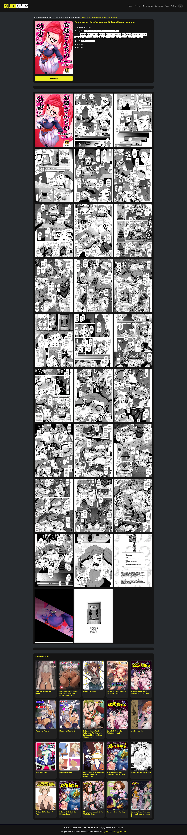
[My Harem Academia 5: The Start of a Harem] (93, 795)
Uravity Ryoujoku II (137, 731)
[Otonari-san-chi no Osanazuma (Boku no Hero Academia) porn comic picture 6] (133, 175)
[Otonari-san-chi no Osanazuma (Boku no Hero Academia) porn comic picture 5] (93, 175)
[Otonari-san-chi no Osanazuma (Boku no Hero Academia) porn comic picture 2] (93, 120)
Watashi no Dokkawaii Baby (141, 773)
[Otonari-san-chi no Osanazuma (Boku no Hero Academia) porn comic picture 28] (54, 615)
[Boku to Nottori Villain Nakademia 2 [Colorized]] (141, 675)
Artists (173, 6)
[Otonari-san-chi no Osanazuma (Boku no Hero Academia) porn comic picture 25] (54, 560)
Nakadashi (96, 37)
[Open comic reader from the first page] (54, 47)
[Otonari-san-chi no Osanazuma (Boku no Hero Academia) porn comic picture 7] (54, 230)
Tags (167, 6)
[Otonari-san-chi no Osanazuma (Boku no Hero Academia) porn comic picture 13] (54, 340)
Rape (117, 37)
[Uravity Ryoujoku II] (141, 714)
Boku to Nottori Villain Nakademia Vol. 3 (67, 813)
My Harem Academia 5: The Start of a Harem (93, 813)
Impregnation (136, 34)
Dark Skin (109, 34)
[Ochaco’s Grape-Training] (117, 795)
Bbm (88, 34)
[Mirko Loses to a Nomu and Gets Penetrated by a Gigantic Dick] (93, 756)
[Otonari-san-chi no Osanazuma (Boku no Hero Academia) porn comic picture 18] (133, 395)
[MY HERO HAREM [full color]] (45, 675)
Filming (128, 34)
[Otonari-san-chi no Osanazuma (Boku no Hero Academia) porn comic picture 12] (133, 285)
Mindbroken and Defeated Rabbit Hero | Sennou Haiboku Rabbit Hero (68, 694)
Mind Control (88, 37)
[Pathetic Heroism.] (93, 675)
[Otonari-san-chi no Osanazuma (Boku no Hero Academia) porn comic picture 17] (93, 395)
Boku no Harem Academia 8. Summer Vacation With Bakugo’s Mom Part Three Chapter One (92, 734)
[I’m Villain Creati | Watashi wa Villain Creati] (117, 675)
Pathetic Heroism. (90, 692)
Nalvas (92, 41)
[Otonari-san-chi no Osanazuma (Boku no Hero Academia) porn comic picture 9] (133, 230)
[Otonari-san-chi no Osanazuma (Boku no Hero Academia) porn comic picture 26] (93, 560)
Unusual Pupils (132, 37)
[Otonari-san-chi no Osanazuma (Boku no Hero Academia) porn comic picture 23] (93, 505)
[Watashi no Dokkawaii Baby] (141, 756)
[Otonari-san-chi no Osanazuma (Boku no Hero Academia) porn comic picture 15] (133, 340)
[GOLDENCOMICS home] (16, 6)
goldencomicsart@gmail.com (115, 832)
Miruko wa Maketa (42, 731)
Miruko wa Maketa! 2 (67, 731)
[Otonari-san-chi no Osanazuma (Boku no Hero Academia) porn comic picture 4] (54, 175)
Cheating (102, 34)
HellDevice (85, 41)
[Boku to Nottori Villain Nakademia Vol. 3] (69, 795)
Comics (137, 6)
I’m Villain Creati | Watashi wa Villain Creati (116, 693)
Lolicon (144, 34)
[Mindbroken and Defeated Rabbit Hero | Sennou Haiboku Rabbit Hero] (69, 675)
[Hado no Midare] (45, 756)
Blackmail (95, 34)
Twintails (124, 37)
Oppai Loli (112, 37)
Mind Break (78, 37)
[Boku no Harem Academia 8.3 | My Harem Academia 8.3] (141, 795)
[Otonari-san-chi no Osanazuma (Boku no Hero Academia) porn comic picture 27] (133, 560)
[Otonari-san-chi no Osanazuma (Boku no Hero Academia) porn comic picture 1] (54, 120)
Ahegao (83, 34)
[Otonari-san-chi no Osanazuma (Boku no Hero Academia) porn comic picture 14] (93, 340)
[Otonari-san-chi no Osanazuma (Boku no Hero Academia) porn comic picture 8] (93, 230)
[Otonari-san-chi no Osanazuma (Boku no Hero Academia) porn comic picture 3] (133, 120)
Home (130, 6)
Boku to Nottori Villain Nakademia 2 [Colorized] (140, 693)
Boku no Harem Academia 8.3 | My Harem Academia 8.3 (140, 814)
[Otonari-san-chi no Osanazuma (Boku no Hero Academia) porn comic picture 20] (93, 450)
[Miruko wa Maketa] (45, 714)
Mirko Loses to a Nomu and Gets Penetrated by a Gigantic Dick (93, 775)
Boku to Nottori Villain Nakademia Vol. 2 (115, 732)
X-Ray (141, 37)
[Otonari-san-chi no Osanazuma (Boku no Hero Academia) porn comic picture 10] (54, 285)
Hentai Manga (148, 6)
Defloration (117, 34)
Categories (159, 6)
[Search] (180, 6)
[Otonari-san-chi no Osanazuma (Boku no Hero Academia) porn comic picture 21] (133, 450)
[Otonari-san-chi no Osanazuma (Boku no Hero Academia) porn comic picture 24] (133, 505)
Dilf (123, 34)
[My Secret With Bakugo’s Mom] (45, 795)
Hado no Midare (41, 773)
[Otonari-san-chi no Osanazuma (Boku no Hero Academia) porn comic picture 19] (54, 450)
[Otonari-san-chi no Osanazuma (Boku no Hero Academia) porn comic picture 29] (93, 615)
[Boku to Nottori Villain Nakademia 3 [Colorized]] (117, 756)
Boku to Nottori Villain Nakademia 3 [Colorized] (116, 774)
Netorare (104, 37)
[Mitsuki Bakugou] (69, 756)
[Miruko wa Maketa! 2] (69, 714)
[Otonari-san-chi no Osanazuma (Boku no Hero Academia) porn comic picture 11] (93, 285)
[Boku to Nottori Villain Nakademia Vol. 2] (117, 714)
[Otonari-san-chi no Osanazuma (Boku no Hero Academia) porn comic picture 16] (54, 395)
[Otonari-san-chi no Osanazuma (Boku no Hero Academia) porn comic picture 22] (54, 505)
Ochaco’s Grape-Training (116, 812)
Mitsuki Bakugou (65, 773)
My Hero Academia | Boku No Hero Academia (66, 17)
